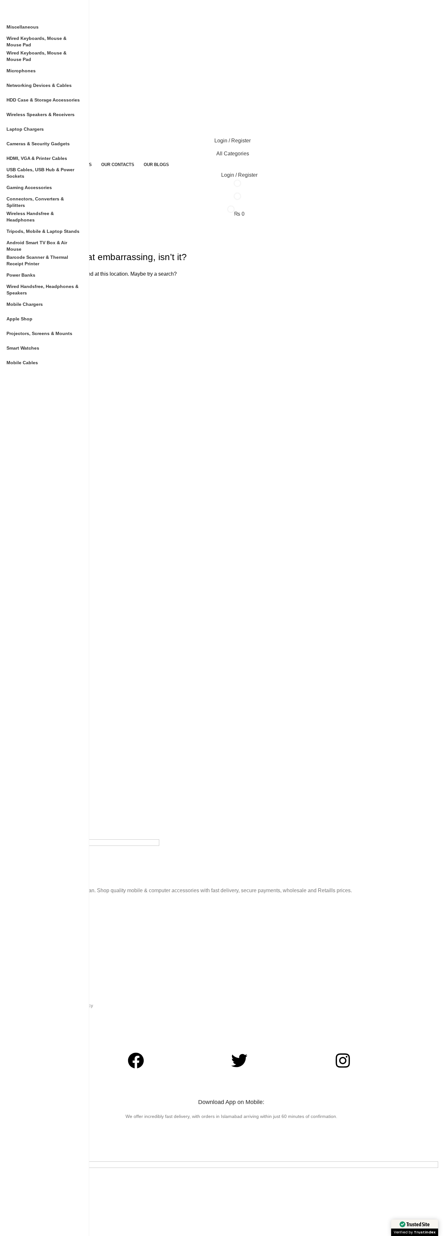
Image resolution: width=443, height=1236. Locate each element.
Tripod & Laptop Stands (48, 952)
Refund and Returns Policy (51, 1016)
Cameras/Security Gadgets (52, 919)
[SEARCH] (437, 224)
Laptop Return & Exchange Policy (58, 1005)
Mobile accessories (44, 941)
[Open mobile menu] (231, 107)
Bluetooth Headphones (47, 908)
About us (33, 1038)
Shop (29, 972)
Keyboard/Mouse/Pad (46, 930)
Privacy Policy (38, 983)
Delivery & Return (42, 994)
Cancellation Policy (43, 1027)
